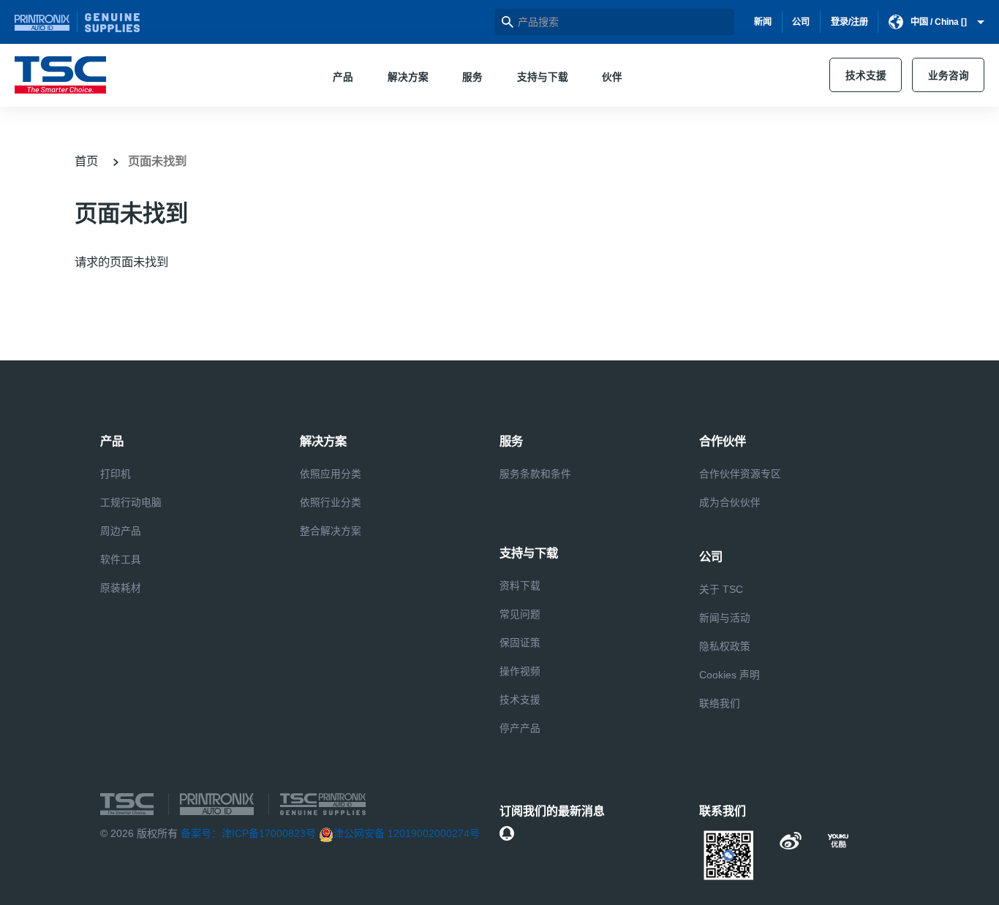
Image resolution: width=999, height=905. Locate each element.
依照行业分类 (330, 502)
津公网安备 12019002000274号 (406, 833)
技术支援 (865, 75)
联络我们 (719, 703)
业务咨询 (948, 75)
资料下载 (519, 585)
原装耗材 (120, 588)
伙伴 (612, 77)
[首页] (60, 75)
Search (507, 22)
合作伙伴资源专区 (740, 474)
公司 (801, 22)
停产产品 (519, 728)
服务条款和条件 (535, 474)
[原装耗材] (112, 22)
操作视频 (519, 671)
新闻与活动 (724, 618)
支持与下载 (542, 77)
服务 (472, 77)
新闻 (763, 22)
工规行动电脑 (131, 502)
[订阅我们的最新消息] (506, 833)
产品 (343, 77)
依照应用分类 (330, 474)
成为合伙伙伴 (730, 502)
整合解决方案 (330, 531)
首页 (86, 160)
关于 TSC (721, 589)
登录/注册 (849, 22)
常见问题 (519, 614)
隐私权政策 (724, 646)
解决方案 (408, 77)
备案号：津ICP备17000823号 (248, 833)
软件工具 (120, 559)
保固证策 (519, 642)
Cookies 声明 (729, 675)
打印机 (115, 474)
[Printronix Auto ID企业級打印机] (46, 21)
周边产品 (120, 531)
